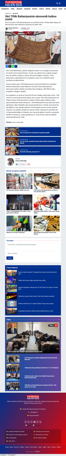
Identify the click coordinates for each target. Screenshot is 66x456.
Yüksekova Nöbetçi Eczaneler (16, 431)
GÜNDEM (19, 9)
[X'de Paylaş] (9, 66)
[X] (28, 422)
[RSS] (40, 422)
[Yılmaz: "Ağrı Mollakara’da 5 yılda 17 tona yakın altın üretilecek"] (19, 202)
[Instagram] (26, 164)
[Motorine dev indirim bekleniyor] (19, 223)
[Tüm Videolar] (59, 319)
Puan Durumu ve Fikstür (42, 434)
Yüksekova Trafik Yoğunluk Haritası (17, 434)
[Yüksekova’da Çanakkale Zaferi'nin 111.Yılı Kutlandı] (13, 367)
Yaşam (40, 447)
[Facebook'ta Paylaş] (7, 66)
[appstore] (28, 425)
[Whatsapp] (37, 422)
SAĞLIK (54, 9)
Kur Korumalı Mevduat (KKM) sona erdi (17, 190)
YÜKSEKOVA (5, 9)
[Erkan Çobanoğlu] (10, 162)
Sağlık (44, 447)
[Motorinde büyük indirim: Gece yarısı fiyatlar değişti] (47, 202)
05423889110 (34, 412)
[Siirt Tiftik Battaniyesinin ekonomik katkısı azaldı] (33, 47)
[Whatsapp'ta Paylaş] (12, 66)
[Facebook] (20, 164)
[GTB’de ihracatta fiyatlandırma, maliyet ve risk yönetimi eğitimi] (47, 181)
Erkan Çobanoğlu (21, 161)
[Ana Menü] (59, 3)
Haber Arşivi (11, 441)
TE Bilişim (37, 451)
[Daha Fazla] (16, 66)
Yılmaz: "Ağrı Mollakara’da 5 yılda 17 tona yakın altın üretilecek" (18, 212)
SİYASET (34, 9)
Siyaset (27, 447)
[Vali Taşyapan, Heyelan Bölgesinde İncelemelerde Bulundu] (13, 358)
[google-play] (37, 425)
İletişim (54, 447)
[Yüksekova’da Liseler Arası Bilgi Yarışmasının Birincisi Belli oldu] (13, 377)
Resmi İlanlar (33, 447)
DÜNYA (41, 9)
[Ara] (57, 3)
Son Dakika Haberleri (41, 438)
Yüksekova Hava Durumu (42, 431)
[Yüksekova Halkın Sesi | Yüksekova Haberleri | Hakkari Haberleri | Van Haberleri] (13, 3)
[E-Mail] (17, 164)
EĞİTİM (48, 9)
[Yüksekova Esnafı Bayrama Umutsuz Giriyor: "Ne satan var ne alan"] (13, 386)
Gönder (10, 258)
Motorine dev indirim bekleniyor (15, 232)
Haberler (8, 13)
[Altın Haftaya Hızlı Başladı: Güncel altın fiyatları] (47, 223)
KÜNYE (59, 447)
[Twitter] (22, 164)
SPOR (60, 9)
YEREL (13, 9)
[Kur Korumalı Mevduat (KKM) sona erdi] (19, 181)
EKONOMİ (27, 9)
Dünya (7, 447)
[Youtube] (29, 164)
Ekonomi (15, 13)
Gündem (22, 447)
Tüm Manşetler (12, 438)
